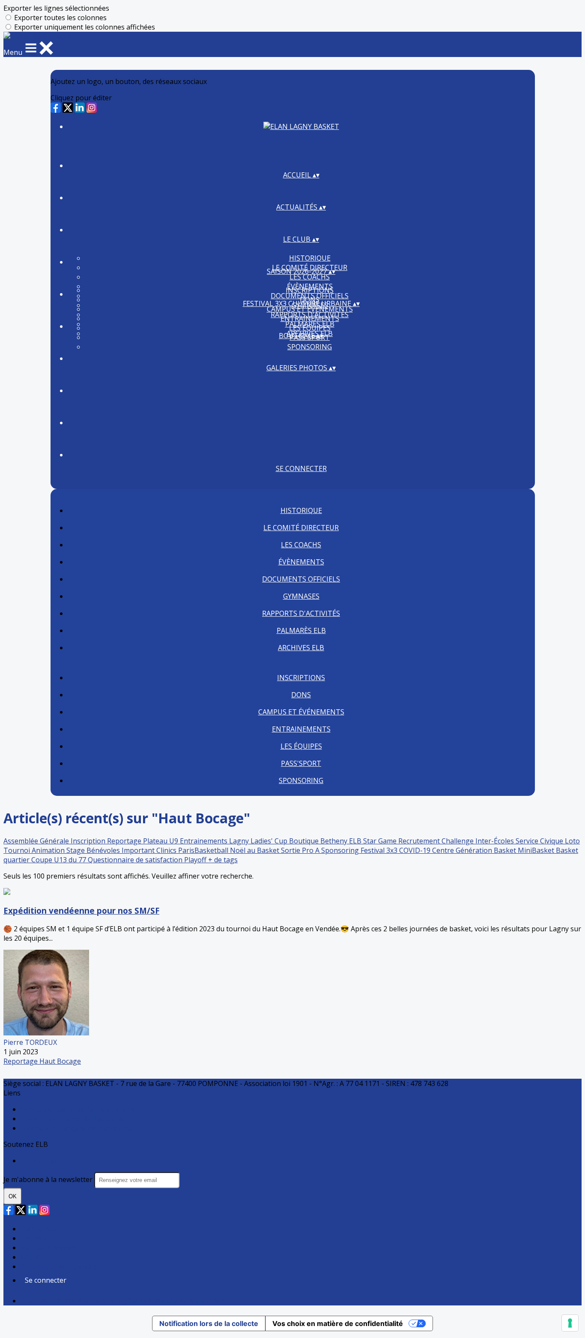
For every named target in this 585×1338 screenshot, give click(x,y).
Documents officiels (301, 579)
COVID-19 (415, 850)
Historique (310, 258)
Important (139, 850)
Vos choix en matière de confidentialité (337, 1323)
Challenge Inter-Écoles (479, 841)
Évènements (301, 562)
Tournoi (17, 850)
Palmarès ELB (301, 630)
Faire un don (41, 1160)
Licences (34, 1238)
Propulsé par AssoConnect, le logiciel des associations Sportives (123, 1300)
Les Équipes (310, 328)
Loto (572, 841)
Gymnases (301, 596)
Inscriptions (310, 290)
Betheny (334, 841)
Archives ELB (301, 647)
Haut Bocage (60, 1061)
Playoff (196, 859)
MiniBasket (537, 850)
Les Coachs (310, 277)
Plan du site (39, 1228)
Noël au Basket (255, 850)
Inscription (89, 841)
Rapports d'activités (301, 613)
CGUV (30, 1257)
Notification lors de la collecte (208, 1323)
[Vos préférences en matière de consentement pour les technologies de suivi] (570, 1323)
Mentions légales (48, 1247)
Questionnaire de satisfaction (136, 859)
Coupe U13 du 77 (59, 859)
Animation (49, 850)
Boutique (304, 841)
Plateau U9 (161, 841)
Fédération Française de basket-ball (77, 1128)
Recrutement (420, 841)
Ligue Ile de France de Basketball (73, 1118)
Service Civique (540, 841)
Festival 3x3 (380, 850)
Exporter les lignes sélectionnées (56, 8)
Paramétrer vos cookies (59, 1266)
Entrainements (310, 318)
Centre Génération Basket (475, 850)
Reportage (125, 841)
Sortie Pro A (301, 850)
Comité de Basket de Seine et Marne (79, 1109)
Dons (301, 694)
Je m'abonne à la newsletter (48, 1179)
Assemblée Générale (37, 841)
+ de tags (223, 859)
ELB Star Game (373, 841)
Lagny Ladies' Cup (259, 841)
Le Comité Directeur (301, 527)
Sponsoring (309, 346)
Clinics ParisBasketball (193, 850)
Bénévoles (104, 850)
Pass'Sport (301, 763)
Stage (76, 850)
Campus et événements (310, 309)
